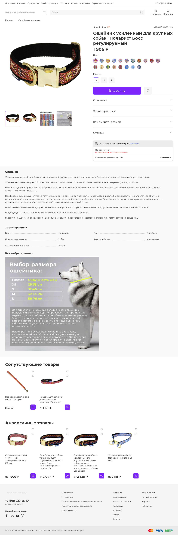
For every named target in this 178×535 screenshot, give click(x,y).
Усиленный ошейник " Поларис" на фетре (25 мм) (120, 458)
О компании (67, 497)
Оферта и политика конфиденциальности (82, 501)
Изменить (134, 143)
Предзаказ (33, 3)
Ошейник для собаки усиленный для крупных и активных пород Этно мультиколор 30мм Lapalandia (51, 461)
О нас (74, 3)
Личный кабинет (150, 497)
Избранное (147, 506)
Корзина (146, 501)
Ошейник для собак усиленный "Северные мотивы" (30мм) (16, 459)
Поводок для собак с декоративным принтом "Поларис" (50, 399)
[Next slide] (85, 67)
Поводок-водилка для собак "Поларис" (17, 398)
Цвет (96, 55)
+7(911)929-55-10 (163, 3)
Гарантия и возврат (102, 3)
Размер (97, 74)
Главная (9, 20)
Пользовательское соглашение (77, 506)
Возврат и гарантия (121, 501)
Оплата (21, 3)
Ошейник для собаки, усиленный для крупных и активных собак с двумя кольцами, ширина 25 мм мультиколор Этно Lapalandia (86, 463)
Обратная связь (69, 510)
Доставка (10, 3)
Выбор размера (49, 3)
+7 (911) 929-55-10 (17, 500)
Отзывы (64, 3)
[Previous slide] (9, 67)
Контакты (84, 3)
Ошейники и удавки (29, 20)
